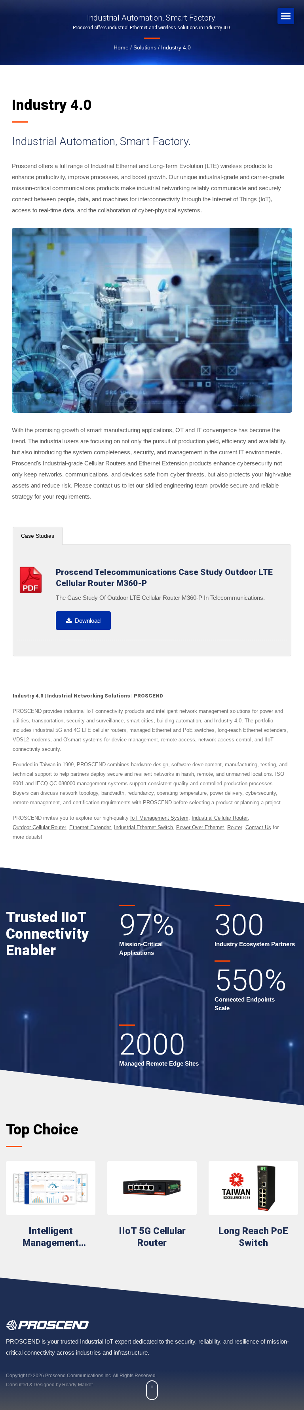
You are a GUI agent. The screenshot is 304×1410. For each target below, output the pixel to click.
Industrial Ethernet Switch (143, 827)
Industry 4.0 (176, 47)
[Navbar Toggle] (285, 16)
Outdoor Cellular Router (39, 827)
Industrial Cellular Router (220, 818)
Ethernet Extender (90, 827)
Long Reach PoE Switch (253, 1236)
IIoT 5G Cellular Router (152, 1236)
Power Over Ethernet (200, 827)
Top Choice (42, 1129)
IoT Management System (159, 818)
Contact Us (258, 827)
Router (234, 827)
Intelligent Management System (51, 1237)
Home (121, 47)
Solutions (144, 47)
